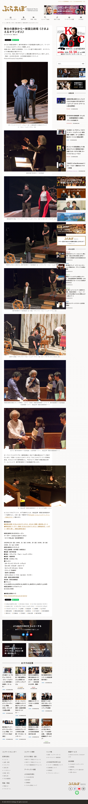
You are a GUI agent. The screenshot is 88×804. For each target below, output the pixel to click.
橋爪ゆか (8, 613)
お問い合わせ (73, 772)
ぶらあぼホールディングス (77, 764)
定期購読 (28, 782)
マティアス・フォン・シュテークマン (24, 606)
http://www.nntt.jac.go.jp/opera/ (15, 596)
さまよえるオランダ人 (11, 604)
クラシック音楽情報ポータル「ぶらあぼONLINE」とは (71, 1)
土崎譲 (21, 608)
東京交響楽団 (45, 611)
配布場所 (28, 780)
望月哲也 (28, 611)
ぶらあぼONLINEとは (53, 762)
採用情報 (72, 767)
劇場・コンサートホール (54, 754)
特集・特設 (6, 783)
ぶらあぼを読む (29, 774)
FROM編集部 (7, 778)
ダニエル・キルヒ (24, 604)
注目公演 (6, 767)
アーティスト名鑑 (30, 769)
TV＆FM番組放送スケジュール (34, 765)
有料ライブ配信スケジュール (33, 762)
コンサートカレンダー (9, 752)
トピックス (6, 765)
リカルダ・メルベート (11, 608)
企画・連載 (6, 762)
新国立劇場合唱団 (18, 611)
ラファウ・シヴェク (42, 606)
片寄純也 (15, 613)
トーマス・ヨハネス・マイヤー (39, 604)
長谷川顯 (30, 613)
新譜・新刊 (6, 773)
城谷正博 (28, 608)
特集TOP (6, 786)
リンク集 (49, 752)
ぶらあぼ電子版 (30, 777)
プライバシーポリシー (53, 773)
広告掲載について (52, 767)
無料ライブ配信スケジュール (33, 759)
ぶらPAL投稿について (31, 785)
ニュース (6, 759)
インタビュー (7, 770)
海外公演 (6, 776)
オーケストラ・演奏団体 (54, 757)
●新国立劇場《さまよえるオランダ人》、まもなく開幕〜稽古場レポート (26, 524)
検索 (83, 63)
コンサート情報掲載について (55, 765)
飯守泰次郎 (38, 613)
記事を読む (6, 756)
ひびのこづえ (9, 606)
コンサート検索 (29, 752)
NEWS (16, 34)
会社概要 (71, 761)
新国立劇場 (9, 611)
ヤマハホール (7, 789)
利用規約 (50, 770)
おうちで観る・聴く (30, 756)
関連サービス (72, 752)
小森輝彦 (35, 608)
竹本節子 (23, 613)
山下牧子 (43, 608)
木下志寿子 (36, 611)
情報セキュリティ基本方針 (77, 769)
